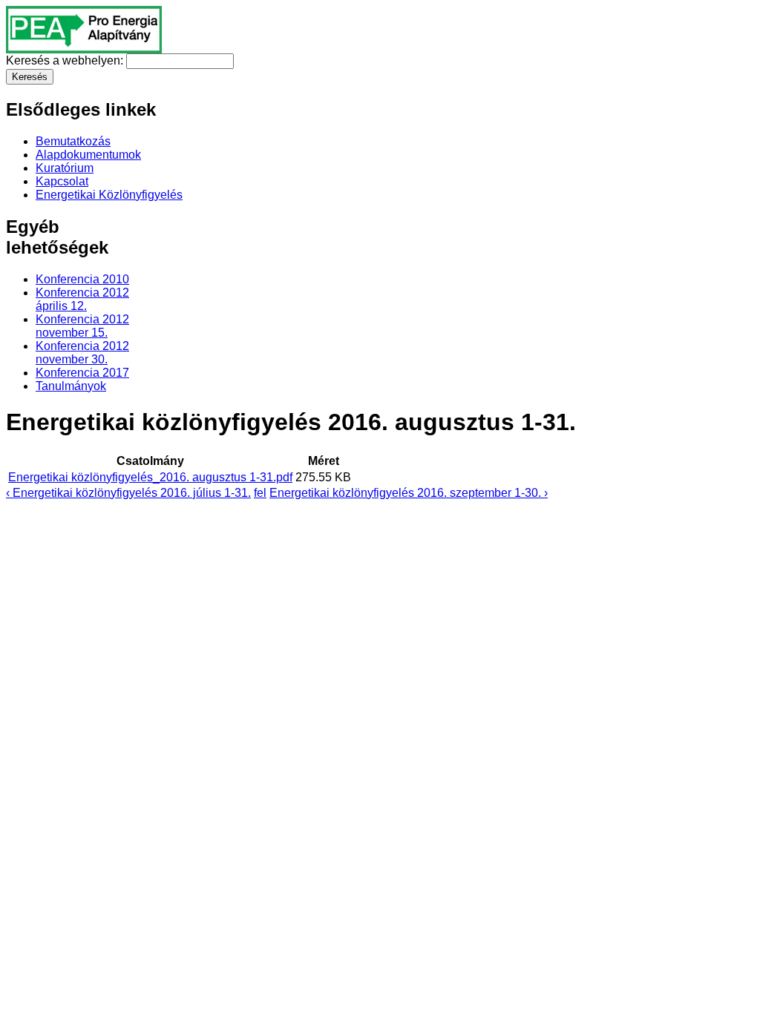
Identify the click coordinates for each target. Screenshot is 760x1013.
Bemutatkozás (73, 141)
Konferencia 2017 (82, 372)
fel (260, 492)
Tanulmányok (71, 386)
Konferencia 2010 (82, 279)
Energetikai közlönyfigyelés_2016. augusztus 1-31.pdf (150, 477)
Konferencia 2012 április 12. (82, 299)
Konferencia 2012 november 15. (82, 326)
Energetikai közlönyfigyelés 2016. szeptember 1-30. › (408, 492)
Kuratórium (65, 168)
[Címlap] (84, 49)
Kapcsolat (62, 181)
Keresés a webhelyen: (66, 60)
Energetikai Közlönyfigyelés (109, 194)
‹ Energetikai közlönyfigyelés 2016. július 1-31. (128, 492)
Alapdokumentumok (88, 154)
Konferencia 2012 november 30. (82, 353)
